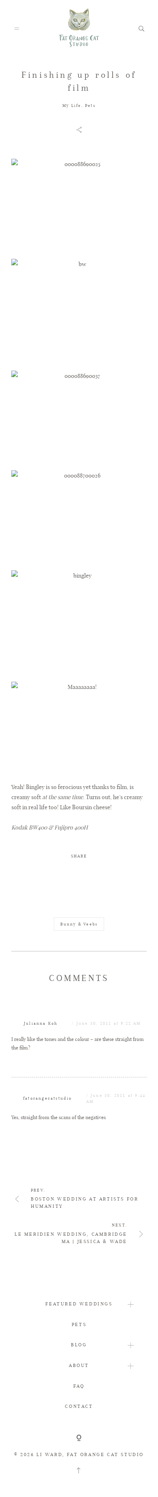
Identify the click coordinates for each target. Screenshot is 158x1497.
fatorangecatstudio (47, 1098)
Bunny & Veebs (79, 924)
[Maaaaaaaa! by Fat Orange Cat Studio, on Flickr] (79, 727)
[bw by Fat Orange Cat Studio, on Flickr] (79, 311)
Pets (90, 105)
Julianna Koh (41, 1023)
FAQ (79, 1386)
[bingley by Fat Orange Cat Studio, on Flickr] (79, 622)
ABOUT (79, 1365)
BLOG (79, 1345)
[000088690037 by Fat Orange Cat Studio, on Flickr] (79, 416)
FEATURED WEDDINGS (78, 1304)
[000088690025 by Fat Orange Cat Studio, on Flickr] (79, 205)
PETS (79, 1324)
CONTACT (79, 1406)
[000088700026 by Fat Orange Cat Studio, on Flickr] (79, 516)
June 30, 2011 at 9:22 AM (109, 1023)
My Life (71, 105)
